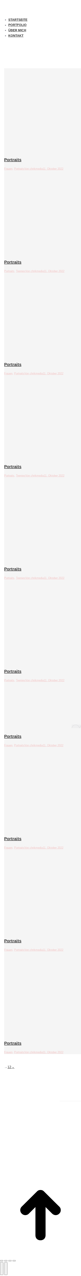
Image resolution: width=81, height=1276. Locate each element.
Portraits (12, 159)
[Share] (5, 1260)
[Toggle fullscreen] (10, 1260)
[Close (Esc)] (1, 1260)
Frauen (8, 168)
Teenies (20, 271)
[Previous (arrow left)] (1, 1268)
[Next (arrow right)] (5, 1268)
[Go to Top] (40, 1216)
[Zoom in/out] (14, 1260)
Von (33, 168)
